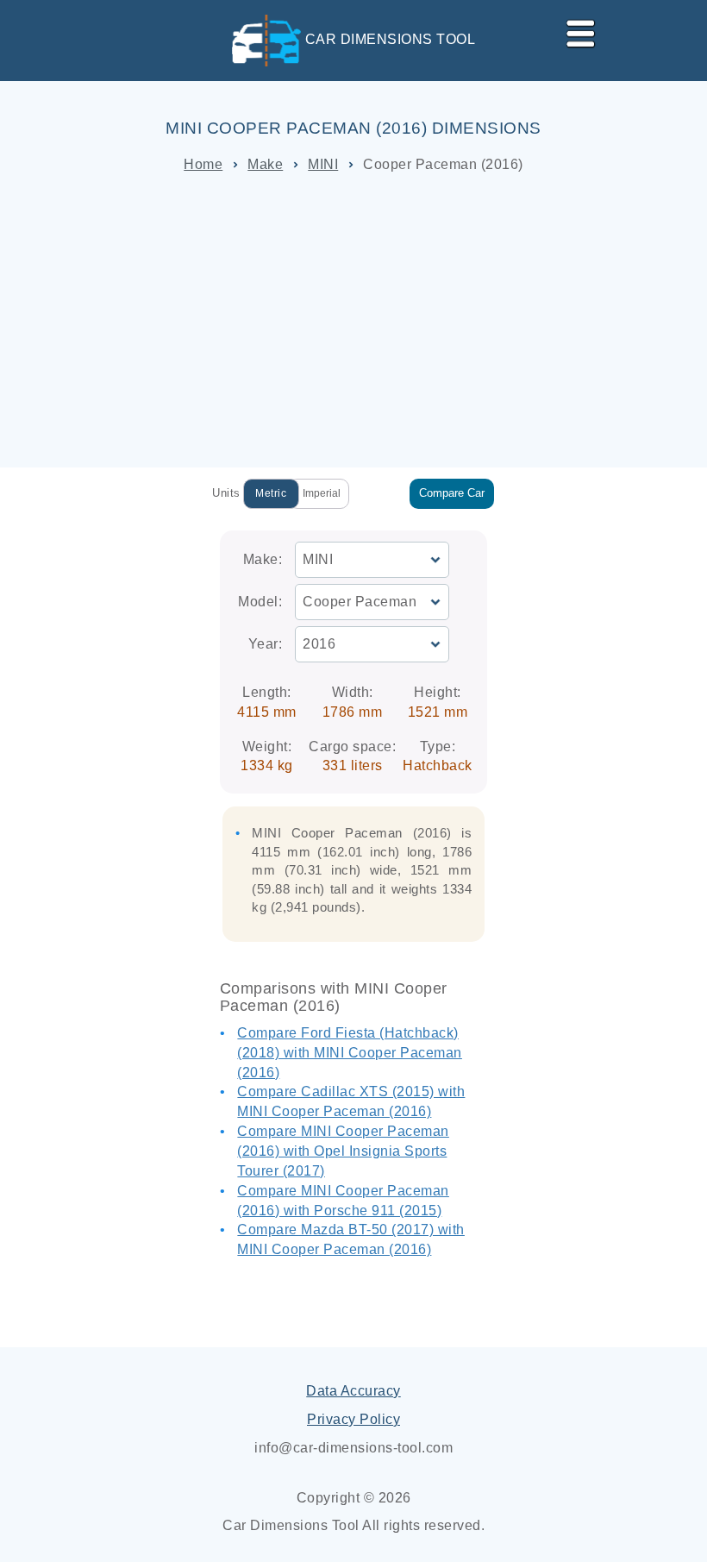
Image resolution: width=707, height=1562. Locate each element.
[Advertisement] (353, 321)
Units (226, 492)
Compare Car (452, 492)
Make (265, 164)
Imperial (322, 493)
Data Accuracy (353, 1390)
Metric (270, 493)
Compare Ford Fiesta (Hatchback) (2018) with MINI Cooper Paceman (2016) (349, 1053)
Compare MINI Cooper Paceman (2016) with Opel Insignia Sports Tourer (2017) (343, 1151)
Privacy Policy (353, 1419)
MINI (323, 164)
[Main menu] (573, 30)
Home (203, 164)
